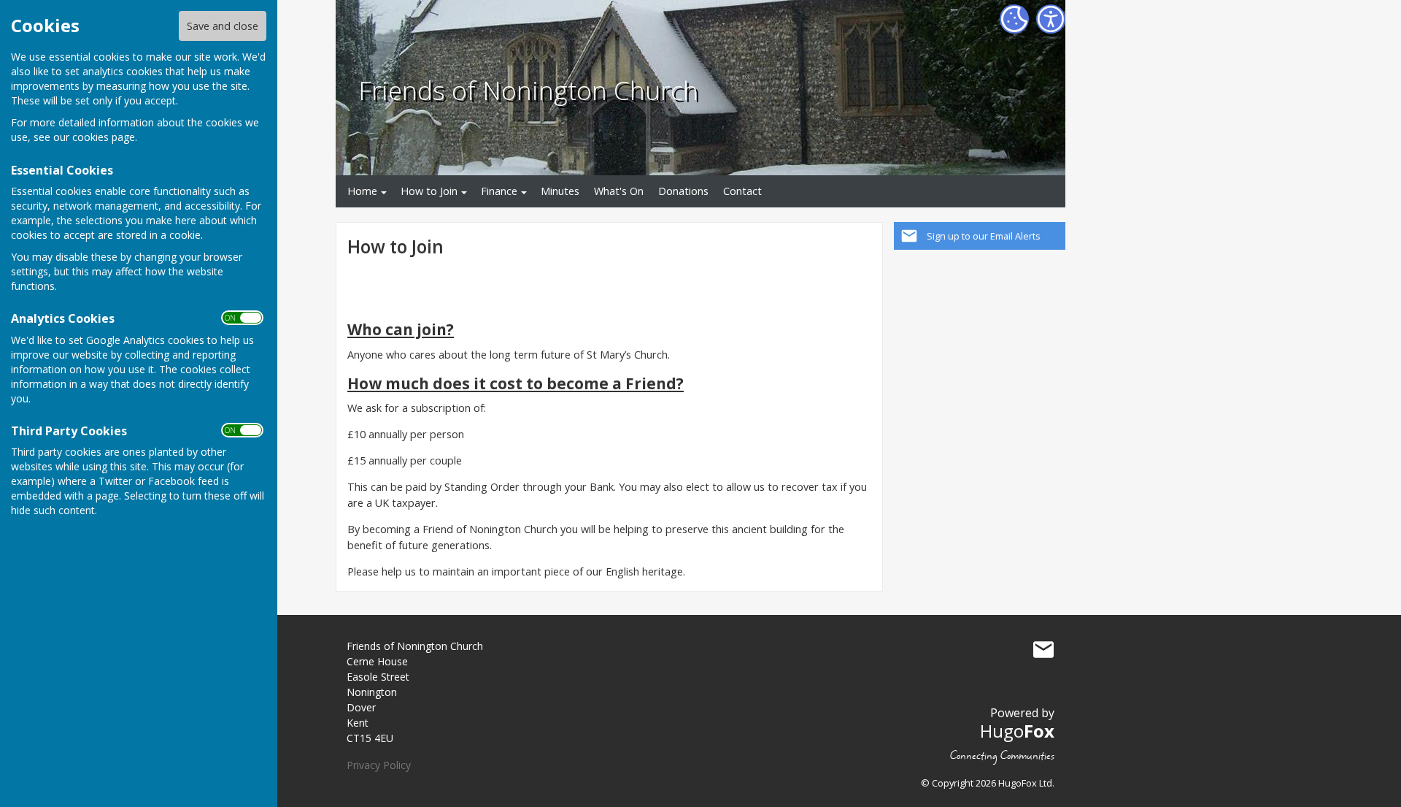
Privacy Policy (379, 765)
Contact (742, 191)
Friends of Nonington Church (528, 89)
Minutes (560, 191)
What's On (619, 191)
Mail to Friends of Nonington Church (1043, 649)
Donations (683, 191)
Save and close (222, 26)
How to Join (429, 191)
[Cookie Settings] (1014, 19)
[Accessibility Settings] (1050, 19)
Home (362, 191)
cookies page (103, 137)
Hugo (1017, 731)
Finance (499, 191)
